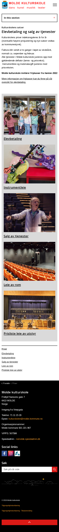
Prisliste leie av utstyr (12, 370)
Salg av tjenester (10, 362)
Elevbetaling (8, 353)
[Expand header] (55, 5)
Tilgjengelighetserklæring (11, 506)
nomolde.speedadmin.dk (28, 439)
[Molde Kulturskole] (23, 5)
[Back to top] (29, 522)
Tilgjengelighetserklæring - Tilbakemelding (17, 511)
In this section (11, 18)
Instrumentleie (8, 358)
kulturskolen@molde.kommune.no (26, 418)
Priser (4, 349)
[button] (54, 469)
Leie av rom (7, 366)
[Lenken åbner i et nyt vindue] (4, 453)
